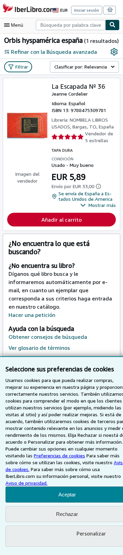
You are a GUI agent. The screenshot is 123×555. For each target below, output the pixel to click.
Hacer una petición (32, 314)
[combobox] (70, 25)
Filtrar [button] (21, 67)
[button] (98, 205)
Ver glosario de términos (39, 347)
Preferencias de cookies (59, 455)
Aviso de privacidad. (26, 483)
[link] (114, 51)
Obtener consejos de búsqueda (48, 336)
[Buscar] (112, 25)
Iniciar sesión (86, 10)
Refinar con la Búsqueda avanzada (54, 51)
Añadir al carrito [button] (61, 219)
